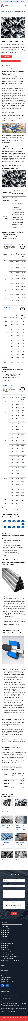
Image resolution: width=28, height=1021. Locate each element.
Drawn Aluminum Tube (6, 843)
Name (4, 878)
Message (5, 889)
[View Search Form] (26, 1)
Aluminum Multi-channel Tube (6, 826)
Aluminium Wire (4, 941)
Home (2, 11)
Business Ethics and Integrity (7, 981)
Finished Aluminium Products (8, 958)
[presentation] (7, 802)
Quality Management (6, 977)
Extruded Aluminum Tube (21, 809)
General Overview (5, 970)
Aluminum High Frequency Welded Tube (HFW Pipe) (20, 827)
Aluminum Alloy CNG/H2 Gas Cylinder (10, 960)
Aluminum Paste (5, 949)
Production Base (5, 974)
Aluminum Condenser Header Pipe (7, 861)
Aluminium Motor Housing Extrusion (9, 956)
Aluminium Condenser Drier (7, 943)
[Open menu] (26, 5)
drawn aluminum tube (12, 113)
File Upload (6, 899)
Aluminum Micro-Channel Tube (20, 843)
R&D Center (4, 975)
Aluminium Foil (4, 934)
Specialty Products (5, 972)
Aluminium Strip (4, 936)
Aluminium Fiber (5, 947)
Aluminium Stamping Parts (7, 953)
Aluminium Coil (4, 939)
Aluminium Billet (5, 945)
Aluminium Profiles (5, 928)
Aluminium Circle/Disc (6, 938)
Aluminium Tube (5, 926)
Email (16, 878)
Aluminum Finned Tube (20, 861)
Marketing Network (5, 979)
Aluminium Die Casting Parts (7, 954)
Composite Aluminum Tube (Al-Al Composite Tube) (7, 810)
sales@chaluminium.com (8, 1001)
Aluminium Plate (5, 930)
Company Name (7, 883)
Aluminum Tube (8, 11)
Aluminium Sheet (5, 932)
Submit (14, 913)
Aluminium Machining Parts (7, 951)
